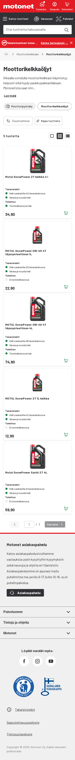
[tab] (43, 19)
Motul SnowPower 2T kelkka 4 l (26, 176)
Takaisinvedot (25, 709)
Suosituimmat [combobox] (21, 121)
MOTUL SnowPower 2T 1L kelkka (27, 398)
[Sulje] (71, 43)
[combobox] (32, 29)
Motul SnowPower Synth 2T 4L (26, 472)
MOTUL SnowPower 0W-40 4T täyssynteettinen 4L (25, 326)
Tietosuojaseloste (19, 734)
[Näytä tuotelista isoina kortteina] (52, 136)
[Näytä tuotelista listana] (68, 136)
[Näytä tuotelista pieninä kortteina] (60, 136)
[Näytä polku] (6, 54)
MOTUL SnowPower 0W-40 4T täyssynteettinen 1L (25, 252)
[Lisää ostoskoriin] (66, 213)
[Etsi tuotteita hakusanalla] (66, 30)
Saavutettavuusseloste (23, 722)
